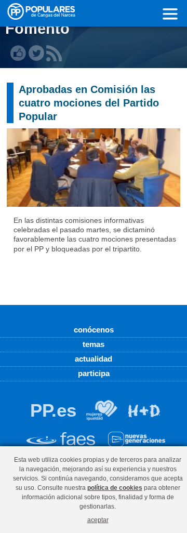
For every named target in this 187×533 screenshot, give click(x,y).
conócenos (94, 329)
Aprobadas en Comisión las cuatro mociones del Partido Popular (89, 103)
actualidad (93, 358)
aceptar (98, 519)
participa (94, 373)
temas (93, 344)
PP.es (53, 410)
